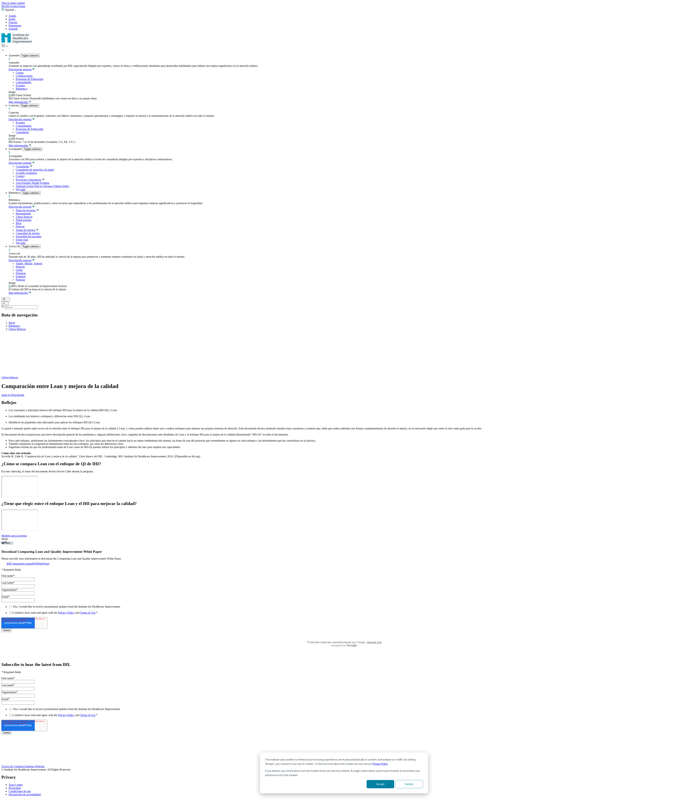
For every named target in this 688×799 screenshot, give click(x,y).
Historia (20, 266)
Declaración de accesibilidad (25, 794)
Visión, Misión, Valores (29, 263)
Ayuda (14, 6)
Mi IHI (5, 6)
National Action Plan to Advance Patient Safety (42, 186)
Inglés (12, 19)
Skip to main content (13, 2)
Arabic (12, 15)
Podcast (20, 226)
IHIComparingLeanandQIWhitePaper (28, 563)
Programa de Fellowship (29, 79)
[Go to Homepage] (16, 42)
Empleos (21, 276)
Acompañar (16, 148)
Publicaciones (23, 220)
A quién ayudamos (26, 172)
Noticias (20, 279)
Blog (18, 223)
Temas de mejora (26, 230)
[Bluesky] (3, 543)
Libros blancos (24, 216)
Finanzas (21, 273)
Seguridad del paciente (28, 236)
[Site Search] (5, 299)
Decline (409, 784)
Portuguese (15, 25)
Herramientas (23, 213)
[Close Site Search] (5, 303)
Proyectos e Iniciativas (29, 179)
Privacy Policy (380, 763)
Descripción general (20, 69)
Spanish (13, 28)
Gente (19, 269)
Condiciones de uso (20, 791)
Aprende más (374, 642)
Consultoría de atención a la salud (35, 169)
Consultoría (22, 132)
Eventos (20, 85)
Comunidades (23, 82)
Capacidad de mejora (28, 233)
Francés (13, 22)
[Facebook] (5, 543)
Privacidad (15, 788)
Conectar (14, 105)
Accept (380, 784)
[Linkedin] (7, 543)
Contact (20, 176)
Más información (18, 102)
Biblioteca (21, 88)
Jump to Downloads (12, 394)
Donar (21, 6)
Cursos (20, 72)
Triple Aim (22, 239)
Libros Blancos (17, 329)
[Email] (11, 543)
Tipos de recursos (26, 210)
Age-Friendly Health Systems (32, 182)
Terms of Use (87, 612)
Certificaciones (24, 75)
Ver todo (20, 189)
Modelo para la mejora (14, 535)
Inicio (12, 322)
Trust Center (16, 784)
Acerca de (15, 246)
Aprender (14, 55)
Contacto (19, 766)
